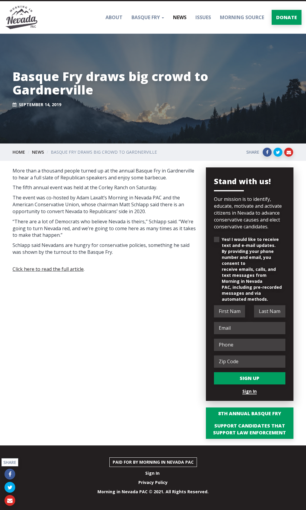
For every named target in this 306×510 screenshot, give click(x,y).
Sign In (249, 391)
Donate (286, 17)
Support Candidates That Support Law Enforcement (249, 429)
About (114, 17)
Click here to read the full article (48, 269)
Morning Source (242, 17)
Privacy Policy (153, 482)
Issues (203, 17)
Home (19, 152)
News (179, 17)
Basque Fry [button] (146, 17)
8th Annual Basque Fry (249, 413)
